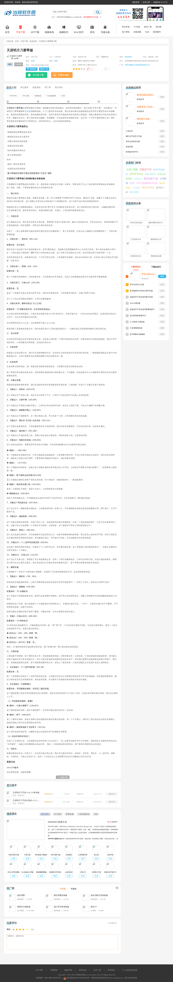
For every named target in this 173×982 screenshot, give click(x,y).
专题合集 (105, 32)
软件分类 (146, 2)
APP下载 (35, 32)
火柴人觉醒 (132, 169)
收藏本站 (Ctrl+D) (160, 2)
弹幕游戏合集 (156, 256)
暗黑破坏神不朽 (132, 152)
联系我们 (111, 970)
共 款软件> (112, 822)
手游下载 (20, 32)
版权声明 (68, 970)
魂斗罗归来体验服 (61, 907)
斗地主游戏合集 (136, 223)
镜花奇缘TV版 (151, 178)
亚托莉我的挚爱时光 (138, 316)
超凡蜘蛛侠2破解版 (137, 334)
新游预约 (157, 32)
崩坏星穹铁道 (136, 174)
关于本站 (39, 970)
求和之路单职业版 (133, 141)
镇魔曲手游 (146, 169)
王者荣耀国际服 (136, 328)
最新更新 (135, 2)
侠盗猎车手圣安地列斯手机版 (141, 297)
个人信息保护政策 (129, 970)
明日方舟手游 (148, 188)
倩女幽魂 (136, 188)
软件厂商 (148, 27)
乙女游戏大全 (136, 239)
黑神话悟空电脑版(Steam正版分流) (69, 17)
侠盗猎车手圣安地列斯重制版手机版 (143, 309)
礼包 (147, 32)
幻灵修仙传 (138, 179)
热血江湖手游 (150, 174)
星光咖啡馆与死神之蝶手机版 (141, 291)
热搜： (54, 17)
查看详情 (112, 794)
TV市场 (137, 27)
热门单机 (126, 32)
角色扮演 (33, 41)
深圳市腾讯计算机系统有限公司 (137, 65)
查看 (33, 61)
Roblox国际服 (135, 303)
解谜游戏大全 (156, 239)
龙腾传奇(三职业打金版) (148, 107)
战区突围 (21, 895)
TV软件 (93, 911)
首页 (7, 32)
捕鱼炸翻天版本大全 (156, 223)
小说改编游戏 (51, 96)
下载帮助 (54, 970)
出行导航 (20, 911)
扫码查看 (18, 64)
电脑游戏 (49, 32)
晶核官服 (129, 147)
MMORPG (13, 96)
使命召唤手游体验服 (99, 895)
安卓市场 (126, 27)
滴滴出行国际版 (23, 907)
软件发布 (82, 970)
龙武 (29, 111)
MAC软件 (79, 32)
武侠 (63, 96)
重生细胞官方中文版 (90, 17)
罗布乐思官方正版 (137, 285)
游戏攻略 (137, 32)
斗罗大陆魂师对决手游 (147, 183)
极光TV (94, 907)
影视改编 (37, 96)
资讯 (92, 32)
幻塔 (132, 183)
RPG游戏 (25, 96)
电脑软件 (63, 32)
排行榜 (158, 27)
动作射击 (20, 899)
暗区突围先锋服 (60, 895)
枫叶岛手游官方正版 (134, 136)
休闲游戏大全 (136, 256)
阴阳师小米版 (143, 119)
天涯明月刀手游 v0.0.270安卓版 (26, 793)
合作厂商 (97, 970)
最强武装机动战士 (145, 95)
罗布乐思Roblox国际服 (152, 274)
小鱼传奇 (129, 131)
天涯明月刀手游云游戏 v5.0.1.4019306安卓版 (27, 800)
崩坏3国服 (134, 192)
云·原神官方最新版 (137, 322)
